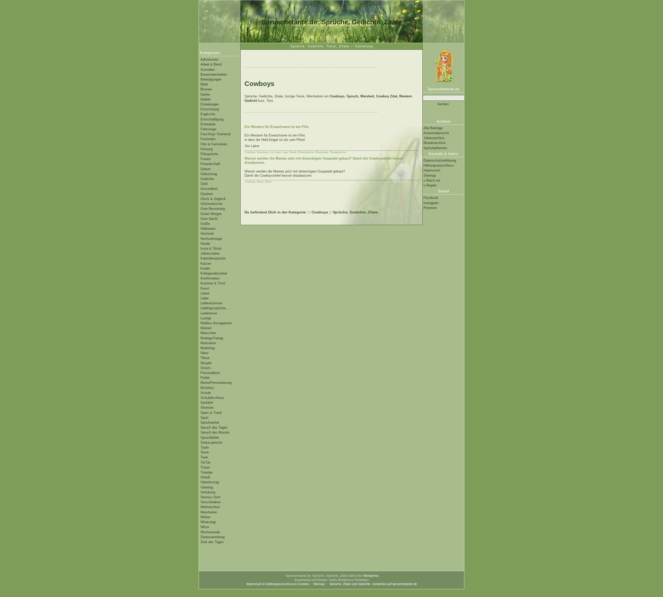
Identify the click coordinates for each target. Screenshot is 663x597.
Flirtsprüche (209, 154)
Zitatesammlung (212, 537)
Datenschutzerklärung (439, 160)
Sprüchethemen (435, 148)
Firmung (206, 149)
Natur (204, 353)
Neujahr (206, 363)
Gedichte (207, 179)
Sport (204, 418)
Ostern (205, 368)
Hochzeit (207, 233)
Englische (207, 114)
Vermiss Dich (210, 497)
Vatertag (206, 487)
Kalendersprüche (213, 258)
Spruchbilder (209, 438)
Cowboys (250, 152)
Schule (205, 393)
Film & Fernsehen (213, 144)
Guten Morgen (211, 214)
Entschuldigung (212, 119)
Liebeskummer (211, 303)
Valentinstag (209, 482)
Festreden (207, 139)
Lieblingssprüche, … (215, 308)
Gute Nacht (209, 219)
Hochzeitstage (211, 239)
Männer (206, 328)
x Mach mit (431, 180)
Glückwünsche (211, 204)
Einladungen (209, 104)
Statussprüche (211, 442)
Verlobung (207, 492)
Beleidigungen (210, 79)
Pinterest (430, 208)
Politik (205, 378)
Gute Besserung (212, 209)
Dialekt (205, 99)
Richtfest (207, 388)
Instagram (430, 203)
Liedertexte (208, 313)
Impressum (431, 170)
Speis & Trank (211, 413)
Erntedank (208, 124)
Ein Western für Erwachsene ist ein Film (276, 127)
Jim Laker (275, 152)
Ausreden (207, 69)
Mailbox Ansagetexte (216, 323)
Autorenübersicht (436, 133)
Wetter (205, 517)
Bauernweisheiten (213, 74)
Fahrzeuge (208, 129)
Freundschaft (210, 164)
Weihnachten (210, 507)
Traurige (206, 472)
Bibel (204, 84)
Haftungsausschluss (438, 165)
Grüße (205, 224)
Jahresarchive (433, 138)
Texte (204, 452)
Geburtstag (208, 174)
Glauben (206, 194)
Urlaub (205, 477)
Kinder (205, 268)
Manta (260, 182)
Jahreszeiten (210, 253)
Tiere (204, 457)
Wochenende (210, 532)
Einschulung (209, 109)
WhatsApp (208, 522)
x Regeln (430, 185)
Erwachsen (263, 152)
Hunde (205, 244)
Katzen (205, 263)
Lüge (285, 152)
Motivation (208, 343)
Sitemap (429, 175)
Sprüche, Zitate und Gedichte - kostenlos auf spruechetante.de (373, 584)
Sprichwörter (209, 423)
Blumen (206, 89)
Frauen (205, 159)
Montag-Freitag (211, 338)
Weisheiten (208, 512)
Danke (205, 94)
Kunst (204, 288)
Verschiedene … (212, 502)
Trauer (205, 467)
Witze (204, 527)
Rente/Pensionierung (216, 383)
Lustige (205, 318)
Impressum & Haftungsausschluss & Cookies (277, 584)
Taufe (204, 447)
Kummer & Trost (212, 283)
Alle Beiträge (433, 128)
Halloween (208, 229)
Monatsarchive (434, 143)
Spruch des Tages (214, 427)
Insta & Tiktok (211, 248)
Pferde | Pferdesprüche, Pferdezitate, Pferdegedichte (317, 152)
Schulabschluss (212, 398)
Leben (205, 293)
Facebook (430, 198)
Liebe (204, 298)
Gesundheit (209, 189)
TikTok (205, 462)
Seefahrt (206, 403)
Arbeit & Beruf (211, 64)
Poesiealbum (210, 373)
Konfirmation (209, 278)
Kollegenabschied (213, 273)
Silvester (207, 407)
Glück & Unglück (213, 199)
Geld (203, 184)
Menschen (208, 333)
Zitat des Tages (212, 542)
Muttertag (207, 348)
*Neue (205, 358)
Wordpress (371, 575)
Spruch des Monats (215, 432)
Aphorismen (209, 59)
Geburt (205, 169)
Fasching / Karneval (215, 134)
